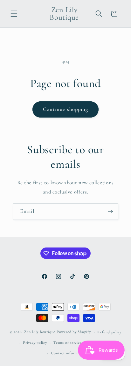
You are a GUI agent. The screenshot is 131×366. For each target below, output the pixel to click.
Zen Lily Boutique (39, 332)
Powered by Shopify (74, 332)
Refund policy (109, 332)
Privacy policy (35, 342)
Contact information (68, 353)
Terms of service (67, 342)
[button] (14, 13)
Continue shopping (65, 109)
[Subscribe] (110, 211)
